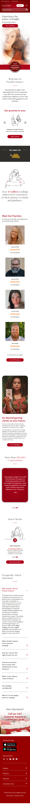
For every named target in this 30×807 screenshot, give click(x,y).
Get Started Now (15, 562)
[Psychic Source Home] (7, 5)
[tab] (13, 507)
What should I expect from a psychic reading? (10, 643)
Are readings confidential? (7, 687)
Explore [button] (5, 768)
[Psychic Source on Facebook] (17, 759)
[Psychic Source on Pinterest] (13, 759)
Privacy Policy (9, 795)
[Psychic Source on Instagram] (4, 759)
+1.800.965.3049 (15, 719)
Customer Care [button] (8, 784)
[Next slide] (25, 122)
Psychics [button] (6, 773)
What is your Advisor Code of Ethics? (10, 677)
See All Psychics (15, 360)
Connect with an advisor (14, 548)
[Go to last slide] (4, 122)
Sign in (20, 5)
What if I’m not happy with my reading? (10, 696)
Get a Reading (10, 25)
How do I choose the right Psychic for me (10, 654)
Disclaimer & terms (19, 795)
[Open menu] (26, 5)
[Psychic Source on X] (7, 759)
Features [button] (6, 779)
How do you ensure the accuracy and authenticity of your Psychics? (9, 665)
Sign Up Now (15, 136)
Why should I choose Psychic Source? (10, 590)
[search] (27, 9)
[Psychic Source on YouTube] (10, 759)
